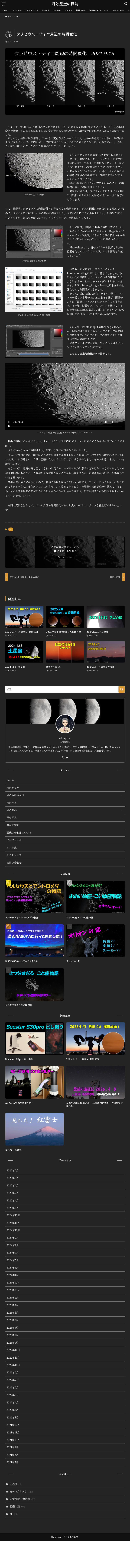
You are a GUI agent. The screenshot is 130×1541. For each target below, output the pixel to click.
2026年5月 (12, 1178)
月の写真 (11, 803)
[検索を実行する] (121, 689)
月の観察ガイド (15, 795)
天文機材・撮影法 (22, 1499)
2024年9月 (12, 1237)
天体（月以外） (21, 1491)
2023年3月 (12, 1327)
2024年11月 (13, 1223)
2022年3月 (12, 1410)
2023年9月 (12, 1298)
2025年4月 (12, 1200)
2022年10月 (13, 1365)
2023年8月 (12, 1305)
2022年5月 (12, 1395)
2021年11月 (13, 1432)
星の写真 (11, 817)
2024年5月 (12, 1260)
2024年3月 (12, 1268)
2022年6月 (12, 1387)
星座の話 (17, 1506)
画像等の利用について (19, 832)
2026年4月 (12, 1185)
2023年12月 (13, 1283)
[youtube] (67, 757)
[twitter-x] (63, 757)
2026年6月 (12, 1170)
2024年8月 (12, 1245)
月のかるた (12, 788)
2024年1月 (12, 1275)
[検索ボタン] (126, 4)
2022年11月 (13, 1357)
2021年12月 (13, 1425)
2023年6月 (12, 1312)
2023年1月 (12, 1342)
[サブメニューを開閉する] (121, 795)
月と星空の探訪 (65, 4)
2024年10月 (13, 1230)
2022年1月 (12, 1417)
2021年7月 (12, 1462)
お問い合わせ (14, 862)
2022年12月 (13, 1350)
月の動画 (11, 810)
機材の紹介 (12, 825)
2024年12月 (13, 1215)
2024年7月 (12, 1253)
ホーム (10, 780)
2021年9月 (12, 1447)
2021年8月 (12, 1455)
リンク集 (11, 847)
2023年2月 (12, 1335)
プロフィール (14, 840)
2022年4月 (12, 1402)
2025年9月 (12, 1193)
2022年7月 (12, 1380)
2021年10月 (13, 1440)
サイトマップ (13, 855)
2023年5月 (12, 1320)
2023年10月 (13, 1290)
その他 (16, 1484)
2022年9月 (12, 1372)
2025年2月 (12, 1208)
